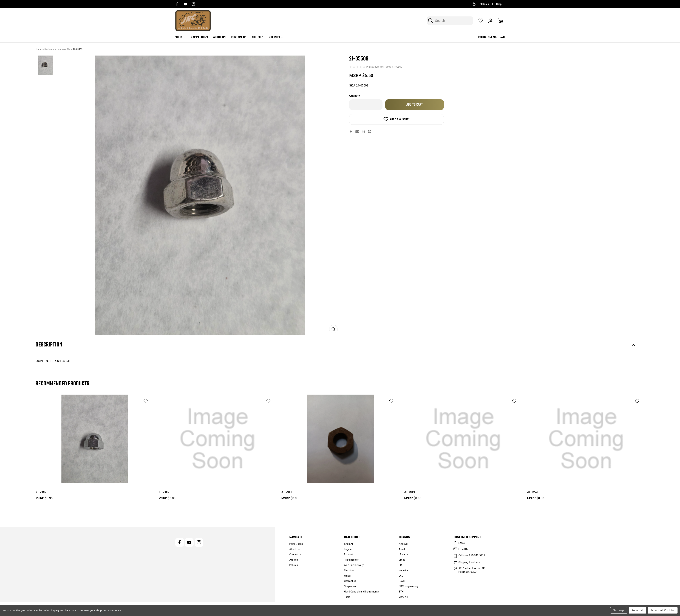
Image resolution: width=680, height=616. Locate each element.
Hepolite (403, 570)
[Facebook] (177, 4)
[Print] (363, 131)
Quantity (354, 95)
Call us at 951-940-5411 (471, 555)
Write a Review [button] (394, 67)
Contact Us (238, 37)
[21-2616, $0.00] (463, 439)
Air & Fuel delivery (354, 565)
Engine (348, 549)
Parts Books (199, 37)
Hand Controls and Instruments (361, 591)
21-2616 (409, 491)
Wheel (347, 575)
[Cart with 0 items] (501, 21)
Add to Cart (94, 475)
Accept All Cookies (662, 610)
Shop (178, 37)
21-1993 (532, 491)
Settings (618, 610)
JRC (401, 565)
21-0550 (41, 491)
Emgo (402, 559)
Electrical (349, 570)
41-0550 (163, 491)
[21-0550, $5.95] (95, 439)
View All (403, 596)
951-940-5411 (496, 37)
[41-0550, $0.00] (217, 439)
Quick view (136, 409)
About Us (219, 37)
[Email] (357, 131)
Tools (347, 596)
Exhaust (348, 554)
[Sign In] (491, 21)
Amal (402, 549)
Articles (258, 37)
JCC (401, 575)
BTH (401, 591)
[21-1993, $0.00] (586, 439)
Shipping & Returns (469, 562)
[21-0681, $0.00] (340, 439)
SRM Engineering (408, 586)
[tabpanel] (45, 65)
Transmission (351, 559)
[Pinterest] (369, 131)
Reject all (637, 610)
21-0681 (286, 491)
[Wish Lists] (481, 21)
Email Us (463, 549)
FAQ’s (461, 543)
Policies (274, 37)
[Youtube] (185, 4)
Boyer (402, 581)
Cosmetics (350, 581)
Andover (403, 543)
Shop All (348, 543)
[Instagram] (193, 4)
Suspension (350, 586)
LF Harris (403, 554)
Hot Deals (483, 4)
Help (499, 4)
